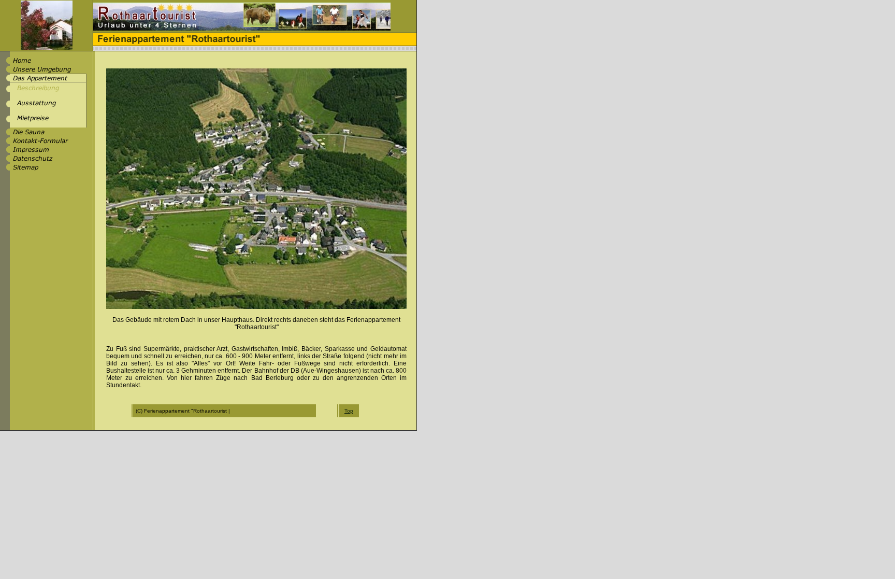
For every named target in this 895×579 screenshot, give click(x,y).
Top (348, 411)
